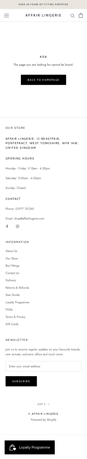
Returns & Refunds (17, 287)
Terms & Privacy (16, 317)
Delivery (11, 280)
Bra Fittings (12, 265)
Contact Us (12, 273)
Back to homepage (43, 79)
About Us (11, 251)
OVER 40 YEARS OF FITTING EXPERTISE (43, 4)
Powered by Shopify (43, 419)
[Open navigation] (6, 15)
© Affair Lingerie (43, 413)
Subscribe (21, 381)
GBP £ (41, 404)
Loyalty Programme (17, 302)
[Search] (73, 15)
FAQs (9, 309)
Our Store (12, 258)
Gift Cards (12, 324)
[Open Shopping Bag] (81, 15)
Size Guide (13, 295)
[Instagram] (17, 225)
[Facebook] (7, 225)
